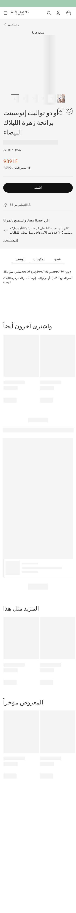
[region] (38, 70)
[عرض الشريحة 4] (43, 98)
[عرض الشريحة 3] (33, 98)
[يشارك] (60, 111)
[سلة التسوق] (68, 13)
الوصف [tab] (20, 259)
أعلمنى (38, 187)
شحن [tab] (57, 259)
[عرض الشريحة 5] (52, 98)
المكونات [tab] (39, 259)
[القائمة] (5, 13)
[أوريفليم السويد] (20, 13)
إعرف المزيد (10, 240)
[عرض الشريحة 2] (24, 98)
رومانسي (13, 24)
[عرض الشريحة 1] (15, 98)
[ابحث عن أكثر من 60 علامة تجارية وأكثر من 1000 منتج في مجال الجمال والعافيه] (49, 13)
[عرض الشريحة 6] (61, 98)
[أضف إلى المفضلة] (69, 111)
